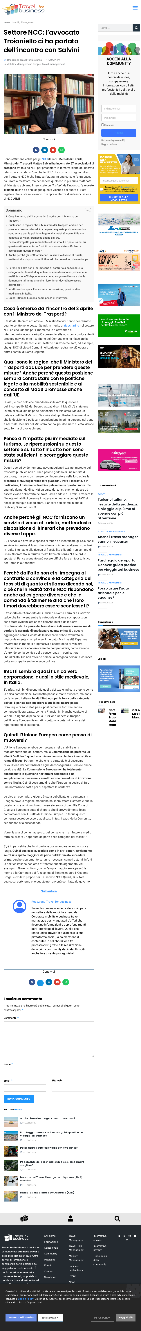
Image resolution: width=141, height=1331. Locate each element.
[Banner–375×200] (119, 225)
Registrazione (109, 144)
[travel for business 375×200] (119, 260)
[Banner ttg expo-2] (119, 421)
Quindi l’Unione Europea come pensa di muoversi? (38, 298)
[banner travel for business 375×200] (119, 460)
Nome (8, 1064)
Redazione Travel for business (51, 902)
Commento (11, 1018)
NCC (45, 159)
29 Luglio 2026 (29, 1140)
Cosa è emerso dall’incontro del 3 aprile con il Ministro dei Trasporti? (43, 219)
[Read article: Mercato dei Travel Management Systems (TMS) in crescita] (11, 1181)
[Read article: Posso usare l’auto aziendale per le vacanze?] (11, 1151)
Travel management (53, 64)
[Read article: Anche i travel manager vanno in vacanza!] (11, 1122)
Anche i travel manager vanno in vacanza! (47, 1118)
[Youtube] (135, 1236)
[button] (135, 8)
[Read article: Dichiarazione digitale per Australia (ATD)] (11, 1196)
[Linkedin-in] (119, 1236)
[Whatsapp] (127, 1240)
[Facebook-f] (129, 1236)
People (37, 64)
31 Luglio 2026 (106, 523)
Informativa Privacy (127, 187)
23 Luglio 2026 (29, 1170)
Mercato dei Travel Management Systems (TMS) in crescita (52, 1179)
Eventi (102, 494)
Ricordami (109, 125)
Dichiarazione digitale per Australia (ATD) (47, 1192)
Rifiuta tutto (49, 1317)
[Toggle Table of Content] (86, 211)
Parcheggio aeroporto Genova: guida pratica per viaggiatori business (52, 1134)
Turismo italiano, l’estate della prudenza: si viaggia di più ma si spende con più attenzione (118, 508)
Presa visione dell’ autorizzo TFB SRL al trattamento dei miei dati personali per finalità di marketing (120, 189)
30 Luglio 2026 (29, 1123)
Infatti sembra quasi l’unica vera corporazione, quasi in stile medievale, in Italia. (44, 291)
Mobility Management (23, 22)
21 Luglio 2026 (29, 1197)
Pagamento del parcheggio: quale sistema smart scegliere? (52, 1163)
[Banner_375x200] (119, 295)
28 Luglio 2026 (29, 1152)
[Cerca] (136, 27)
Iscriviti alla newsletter (119, 198)
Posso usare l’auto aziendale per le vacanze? (49, 1148)
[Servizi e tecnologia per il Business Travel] (119, 395)
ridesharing (71, 325)
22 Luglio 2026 (29, 1185)
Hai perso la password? (112, 140)
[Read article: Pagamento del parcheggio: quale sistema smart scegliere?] (11, 1165)
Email (8, 1081)
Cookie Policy (26, 1299)
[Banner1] (119, 356)
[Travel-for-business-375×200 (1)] (119, 326)
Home (7, 22)
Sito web (57, 1080)
